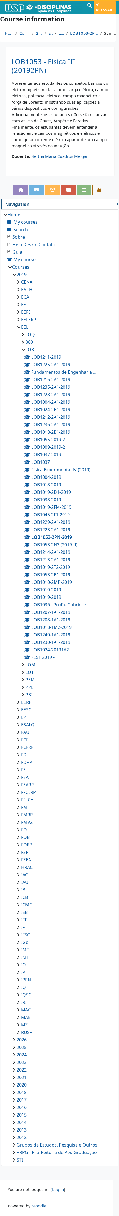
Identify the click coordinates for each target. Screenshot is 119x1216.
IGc (24, 942)
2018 (22, 1092)
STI (20, 1160)
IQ (23, 987)
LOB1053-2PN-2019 (84, 33)
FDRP (26, 762)
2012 (22, 1137)
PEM (30, 680)
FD (24, 755)
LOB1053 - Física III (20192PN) (43, 66)
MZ (24, 1025)
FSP (25, 852)
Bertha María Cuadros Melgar (59, 156)
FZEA (26, 860)
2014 (22, 1122)
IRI (24, 1002)
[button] (89, 7)
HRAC (27, 867)
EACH (26, 289)
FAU (25, 732)
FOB (25, 837)
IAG (25, 875)
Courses (24, 33)
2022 (22, 1070)
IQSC (26, 995)
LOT (29, 672)
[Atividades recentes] (68, 190)
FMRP (27, 815)
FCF (24, 740)
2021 (22, 1077)
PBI (28, 695)
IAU (25, 882)
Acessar (104, 10)
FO (24, 830)
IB (23, 890)
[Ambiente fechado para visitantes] (99, 190)
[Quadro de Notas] (84, 190)
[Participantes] (52, 190)
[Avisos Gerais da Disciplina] (36, 190)
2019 (39, 33)
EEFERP (28, 320)
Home (9, 33)
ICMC (26, 905)
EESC (26, 710)
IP (23, 972)
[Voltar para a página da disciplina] (20, 190)
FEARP (27, 785)
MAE (25, 1017)
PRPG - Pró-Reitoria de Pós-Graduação (57, 1152)
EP (23, 717)
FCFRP (27, 747)
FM (24, 807)
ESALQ (28, 725)
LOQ (30, 335)
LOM (30, 665)
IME (25, 950)
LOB (61, 33)
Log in (58, 1189)
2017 (22, 1100)
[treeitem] (59, 687)
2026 (22, 1040)
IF (23, 927)
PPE (29, 687)
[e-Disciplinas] (43, 7)
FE (23, 770)
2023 (22, 1062)
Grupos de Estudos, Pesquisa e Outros (57, 1145)
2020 (22, 1085)
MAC (26, 1010)
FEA (25, 777)
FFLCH (27, 800)
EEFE (26, 312)
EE (23, 304)
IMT (25, 957)
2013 (22, 1130)
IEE (24, 920)
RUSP (26, 1032)
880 (29, 342)
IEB (24, 912)
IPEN (26, 980)
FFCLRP (28, 792)
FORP (26, 845)
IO (23, 965)
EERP (26, 702)
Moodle (39, 1205)
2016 (22, 1107)
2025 (22, 1047)
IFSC (25, 935)
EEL (50, 33)
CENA (26, 282)
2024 (22, 1055)
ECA (25, 297)
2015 (22, 1115)
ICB (24, 897)
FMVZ (27, 822)
